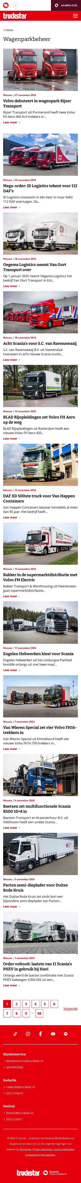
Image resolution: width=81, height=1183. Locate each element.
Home (9, 30)
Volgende (70, 1008)
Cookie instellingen (63, 1149)
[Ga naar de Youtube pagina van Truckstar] (53, 1034)
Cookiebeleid (32, 1154)
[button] (66, 5)
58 (39, 1013)
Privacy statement (42, 1149)
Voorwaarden (47, 1154)
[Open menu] (75, 15)
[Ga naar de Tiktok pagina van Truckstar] (15, 1034)
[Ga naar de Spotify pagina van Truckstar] (66, 1034)
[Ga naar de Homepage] (15, 16)
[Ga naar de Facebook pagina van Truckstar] (40, 1034)
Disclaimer (25, 1149)
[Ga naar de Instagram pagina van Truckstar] (28, 1034)
